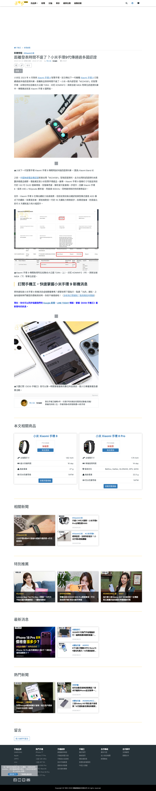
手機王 (18, 48)
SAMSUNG (18, 752)
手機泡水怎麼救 (63, 759)
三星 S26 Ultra (41, 759)
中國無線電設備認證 (29, 178)
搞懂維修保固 (62, 752)
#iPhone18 (32, 647)
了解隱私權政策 (26, 774)
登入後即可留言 (22, 738)
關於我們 (82, 752)
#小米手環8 (89, 534)
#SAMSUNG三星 (110, 594)
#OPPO (86, 645)
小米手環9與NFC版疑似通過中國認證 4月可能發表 (34, 539)
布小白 (48, 61)
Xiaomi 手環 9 (87, 77)
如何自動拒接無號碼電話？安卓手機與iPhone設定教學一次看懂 (84, 689)
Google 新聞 (49, 303)
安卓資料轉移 (62, 769)
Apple (16, 755)
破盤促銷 (78, 3)
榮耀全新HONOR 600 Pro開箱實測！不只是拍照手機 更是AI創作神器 (77, 598)
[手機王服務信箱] (28, 780)
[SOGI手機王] (21, 3)
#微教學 (29, 702)
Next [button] (142, 461)
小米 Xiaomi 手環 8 (45, 436)
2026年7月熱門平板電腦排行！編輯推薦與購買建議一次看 (84, 633)
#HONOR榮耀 (65, 594)
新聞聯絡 (104, 759)
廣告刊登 (104, 752)
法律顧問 (126, 752)
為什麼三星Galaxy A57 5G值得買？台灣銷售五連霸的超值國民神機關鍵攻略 (120, 598)
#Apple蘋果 (21, 647)
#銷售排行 (76, 630)
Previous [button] (14, 461)
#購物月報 (76, 645)
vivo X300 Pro (41, 765)
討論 (50, 3)
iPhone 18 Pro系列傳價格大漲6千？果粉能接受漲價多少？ (34, 651)
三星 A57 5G (40, 762)
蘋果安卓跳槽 (62, 765)
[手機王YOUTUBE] (19, 780)
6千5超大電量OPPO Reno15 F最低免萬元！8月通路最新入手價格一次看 (84, 649)
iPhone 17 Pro (41, 755)
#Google (19, 702)
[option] (45, 458)
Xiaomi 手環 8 (44, 77)
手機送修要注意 (63, 755)
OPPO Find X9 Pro (42, 772)
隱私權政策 (83, 759)
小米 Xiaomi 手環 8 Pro (110, 436)
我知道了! (12, 774)
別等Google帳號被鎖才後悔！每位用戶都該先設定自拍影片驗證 (34, 706)
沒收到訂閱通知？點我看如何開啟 (78, 295)
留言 (28, 65)
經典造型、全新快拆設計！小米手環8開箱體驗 (84, 537)
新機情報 (18, 53)
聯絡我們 (82, 755)
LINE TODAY (63, 303)
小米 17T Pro (40, 775)
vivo (15, 762)
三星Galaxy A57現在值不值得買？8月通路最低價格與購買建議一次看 (84, 705)
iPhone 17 (39, 752)
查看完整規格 (45, 480)
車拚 (58, 3)
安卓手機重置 (62, 762)
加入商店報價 (105, 755)
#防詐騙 (75, 685)
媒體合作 (126, 755)
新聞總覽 (27, 48)
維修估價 (67, 3)
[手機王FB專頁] (15, 780)
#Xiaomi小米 (29, 53)
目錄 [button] (18, 71)
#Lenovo (20, 594)
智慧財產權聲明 (84, 762)
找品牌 (33, 3)
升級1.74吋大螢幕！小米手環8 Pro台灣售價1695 (84, 521)
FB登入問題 (83, 765)
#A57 (121, 594)
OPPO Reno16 (41, 769)
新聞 (43, 3)
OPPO (16, 759)
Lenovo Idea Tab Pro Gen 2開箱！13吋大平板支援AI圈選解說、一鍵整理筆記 (34, 598)
